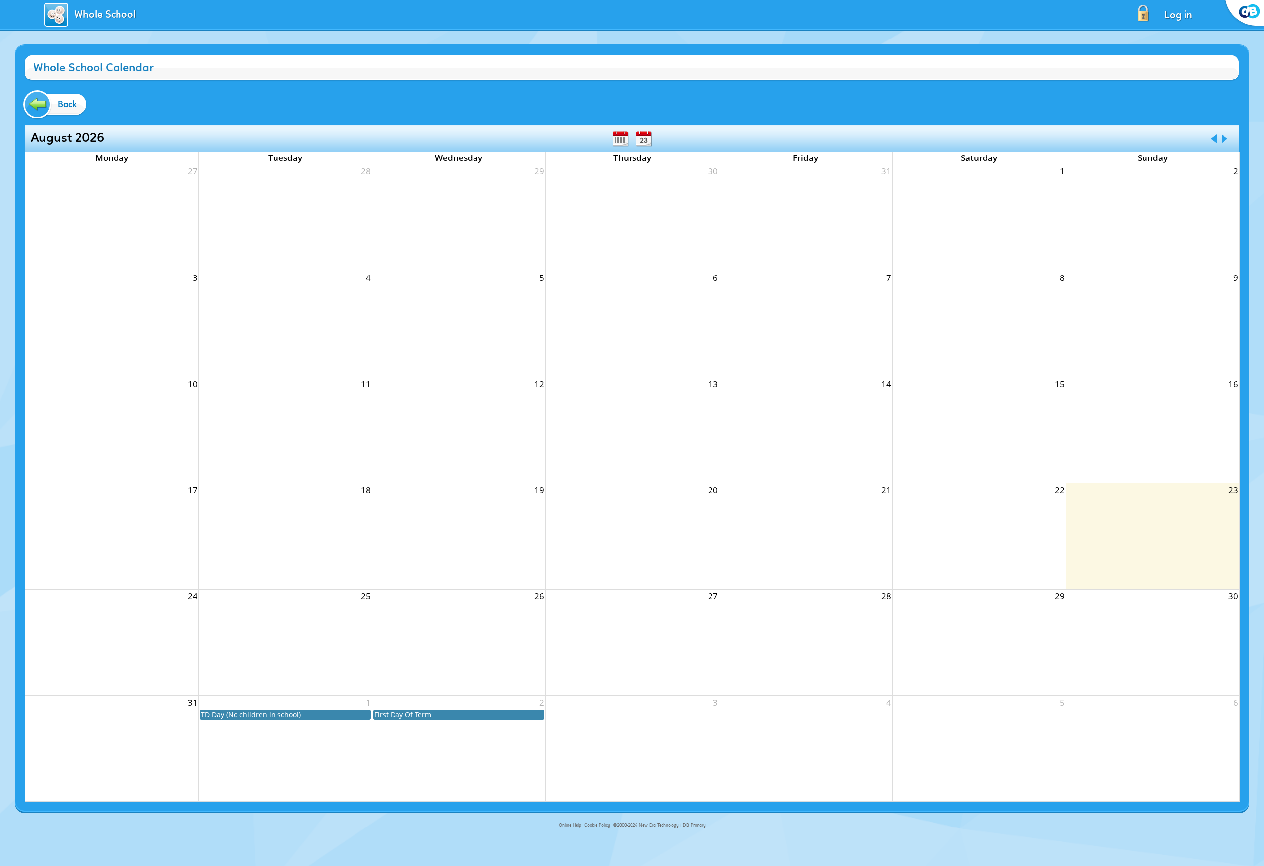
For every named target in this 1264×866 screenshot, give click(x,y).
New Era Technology (659, 825)
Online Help (570, 825)
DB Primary (694, 825)
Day (644, 139)
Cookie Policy (597, 825)
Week (620, 139)
